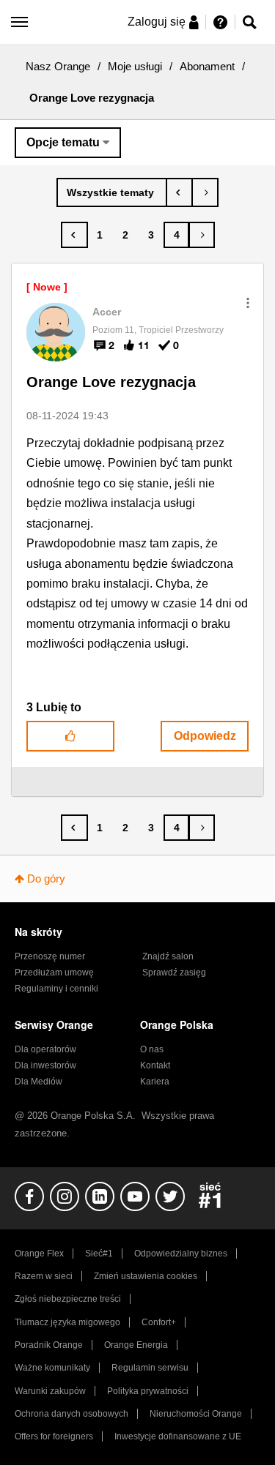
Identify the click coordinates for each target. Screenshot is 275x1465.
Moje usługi (135, 66)
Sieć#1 (99, 1253)
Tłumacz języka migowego (67, 1322)
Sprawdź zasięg (174, 972)
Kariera (154, 1081)
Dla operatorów (45, 1049)
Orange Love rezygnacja (111, 382)
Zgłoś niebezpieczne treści (68, 1299)
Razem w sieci (44, 1276)
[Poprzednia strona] (74, 235)
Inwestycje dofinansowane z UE (177, 1436)
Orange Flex (39, 1253)
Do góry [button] (46, 878)
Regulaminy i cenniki (56, 988)
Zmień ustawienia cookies (145, 1276)
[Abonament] (111, 192)
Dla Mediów (38, 1081)
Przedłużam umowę (54, 972)
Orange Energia (136, 1345)
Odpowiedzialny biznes (180, 1253)
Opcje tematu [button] (63, 142)
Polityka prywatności (147, 1391)
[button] (248, 303)
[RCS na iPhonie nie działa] (179, 192)
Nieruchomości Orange (196, 1414)
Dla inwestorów (45, 1065)
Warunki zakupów (50, 1391)
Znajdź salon (168, 956)
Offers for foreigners (54, 1436)
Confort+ (159, 1322)
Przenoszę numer (50, 956)
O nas (152, 1049)
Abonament (207, 66)
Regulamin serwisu (149, 1368)
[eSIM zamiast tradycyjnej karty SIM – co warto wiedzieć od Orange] (205, 192)
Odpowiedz (205, 736)
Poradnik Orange (49, 1345)
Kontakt (155, 1065)
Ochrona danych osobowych (71, 1414)
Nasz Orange (58, 66)
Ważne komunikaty (52, 1368)
